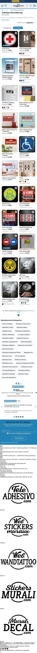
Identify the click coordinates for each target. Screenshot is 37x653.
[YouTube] (7, 649)
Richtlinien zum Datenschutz (23, 433)
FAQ (24, 463)
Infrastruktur (16, 468)
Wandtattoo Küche (7, 363)
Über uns (3, 467)
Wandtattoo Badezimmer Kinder (25, 363)
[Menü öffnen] (3, 6)
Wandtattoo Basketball (8, 374)
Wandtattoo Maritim (7, 338)
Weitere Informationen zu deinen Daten (9, 442)
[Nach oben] (1, 652)
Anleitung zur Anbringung (7, 464)
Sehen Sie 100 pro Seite (26, 311)
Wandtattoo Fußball (7, 327)
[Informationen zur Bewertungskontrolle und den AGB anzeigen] (36, 392)
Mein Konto (19, 477)
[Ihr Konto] (31, 5)
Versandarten (4, 463)
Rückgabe (20, 463)
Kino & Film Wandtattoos (9, 377)
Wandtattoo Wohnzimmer (23, 324)
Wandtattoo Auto (7, 356)
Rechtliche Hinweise (6, 471)
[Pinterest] (5, 649)
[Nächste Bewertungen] (35, 406)
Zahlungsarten (12, 463)
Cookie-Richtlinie (28, 473)
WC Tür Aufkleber (20, 356)
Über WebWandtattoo (6, 468)
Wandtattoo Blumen (20, 359)
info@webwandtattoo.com (7, 477)
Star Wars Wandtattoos (8, 370)
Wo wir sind (24, 468)
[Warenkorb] (34, 5)
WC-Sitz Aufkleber (7, 324)
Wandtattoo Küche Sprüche (10, 366)
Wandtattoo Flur (28, 352)
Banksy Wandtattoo (26, 341)
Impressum (19, 473)
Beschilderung (7, 28)
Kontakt (3, 475)
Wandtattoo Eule (6, 359)
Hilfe (24, 477)
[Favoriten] (27, 5)
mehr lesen (16, 406)
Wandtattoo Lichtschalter (25, 345)
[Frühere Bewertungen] (1, 406)
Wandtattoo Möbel (22, 327)
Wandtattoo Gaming (24, 370)
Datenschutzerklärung (9, 473)
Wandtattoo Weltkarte (8, 345)
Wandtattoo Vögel (23, 374)
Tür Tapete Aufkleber (24, 334)
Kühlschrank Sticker (7, 349)
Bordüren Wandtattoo (8, 334)
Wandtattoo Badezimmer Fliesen (11, 352)
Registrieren (19, 438)
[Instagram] (1, 649)
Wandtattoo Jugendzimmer (10, 341)
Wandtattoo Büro (7, 331)
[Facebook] (3, 649)
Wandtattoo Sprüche (22, 338)
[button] (20, 53)
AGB (1, 473)
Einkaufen (3, 462)
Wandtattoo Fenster (26, 366)
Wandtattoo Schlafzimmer (22, 331)
